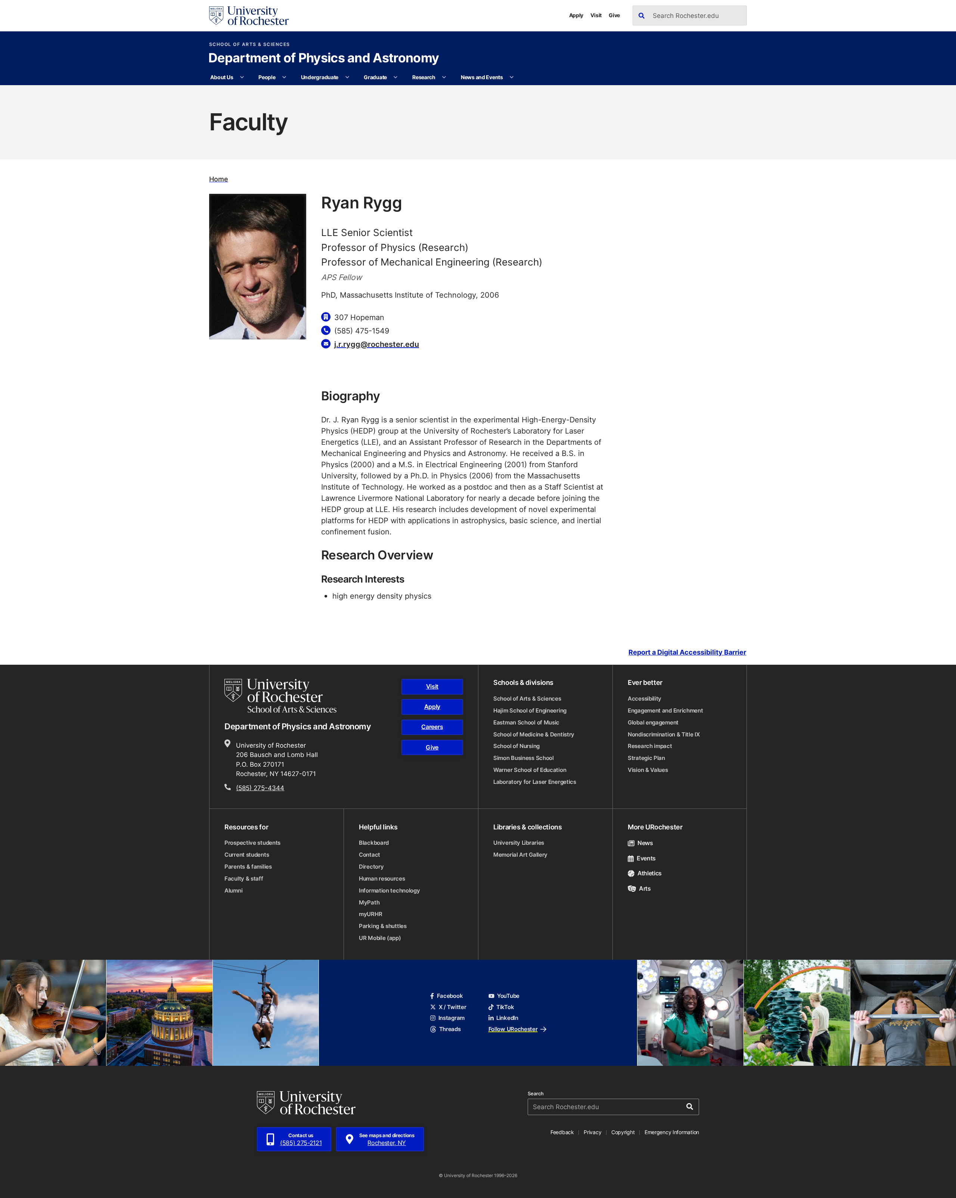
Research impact (650, 746)
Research (423, 77)
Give (614, 15)
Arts (645, 888)
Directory (371, 866)
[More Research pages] (444, 77)
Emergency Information (672, 1132)
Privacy (592, 1132)
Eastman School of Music (526, 722)
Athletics (649, 873)
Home (218, 179)
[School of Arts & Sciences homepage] (281, 696)
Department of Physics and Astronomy (323, 58)
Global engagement (653, 722)
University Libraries (518, 843)
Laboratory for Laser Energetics (534, 782)
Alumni (233, 890)
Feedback (562, 1132)
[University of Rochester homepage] (249, 15)
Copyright (623, 1132)
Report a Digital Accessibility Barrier (687, 652)
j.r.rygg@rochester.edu (376, 344)
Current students (246, 855)
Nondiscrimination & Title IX (664, 734)
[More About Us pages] (242, 77)
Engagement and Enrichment (665, 710)
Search (536, 1093)
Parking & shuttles (383, 926)
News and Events (482, 77)
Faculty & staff (243, 878)
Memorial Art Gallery (520, 855)
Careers (432, 727)
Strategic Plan (646, 758)
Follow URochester (513, 1029)
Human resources (382, 878)
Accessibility (644, 698)
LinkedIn (507, 1018)
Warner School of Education (529, 770)
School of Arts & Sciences (249, 44)
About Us (221, 77)
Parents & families (248, 866)
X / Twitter (452, 1007)
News (645, 843)
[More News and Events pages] (511, 77)
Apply (576, 15)
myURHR (370, 914)
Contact (369, 855)
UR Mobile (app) (380, 938)
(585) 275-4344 (260, 787)
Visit (596, 15)
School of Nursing (516, 746)
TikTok (505, 1007)
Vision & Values (648, 770)
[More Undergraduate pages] (347, 77)
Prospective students (252, 843)
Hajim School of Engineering (530, 710)
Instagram (451, 1018)
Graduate (375, 77)
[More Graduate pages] (395, 77)
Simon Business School (523, 758)
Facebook (450, 996)
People (266, 77)
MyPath (369, 902)
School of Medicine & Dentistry (533, 734)
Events (646, 858)
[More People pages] (284, 77)
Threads (449, 1029)
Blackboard (374, 843)
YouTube (508, 996)
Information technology (389, 890)
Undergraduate (319, 77)
